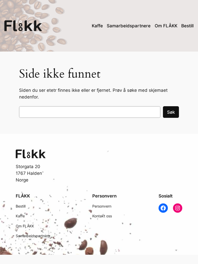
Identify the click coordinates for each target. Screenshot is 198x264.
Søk (171, 112)
